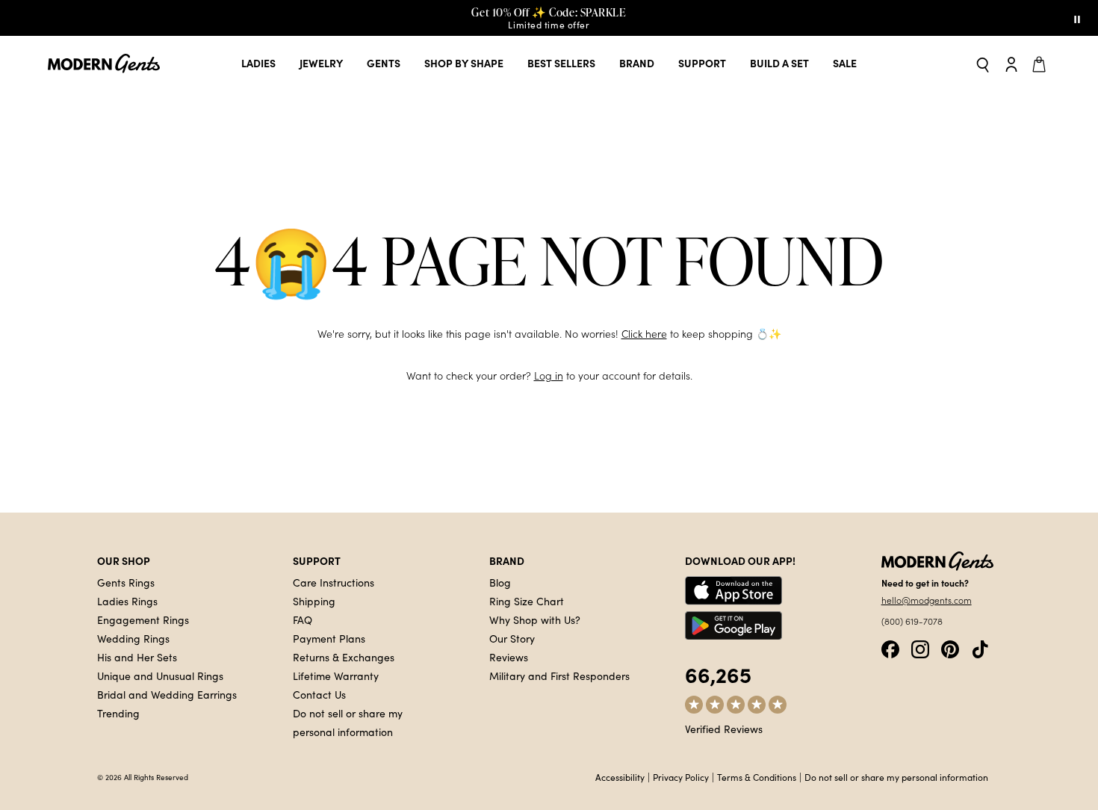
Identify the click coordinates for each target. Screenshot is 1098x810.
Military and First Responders (559, 675)
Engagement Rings (143, 619)
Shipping (314, 600)
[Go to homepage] (104, 64)
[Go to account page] (1011, 63)
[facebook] (890, 647)
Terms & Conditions (756, 777)
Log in (548, 375)
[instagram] (920, 647)
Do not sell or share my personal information (896, 777)
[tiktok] (980, 647)
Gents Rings (126, 582)
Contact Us (319, 694)
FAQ (302, 619)
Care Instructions (333, 582)
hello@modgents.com (926, 600)
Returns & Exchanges (343, 656)
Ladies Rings (127, 600)
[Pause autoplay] (1077, 18)
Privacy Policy (681, 777)
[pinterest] (950, 647)
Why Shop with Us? (534, 619)
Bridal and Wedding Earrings (167, 694)
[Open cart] (1041, 63)
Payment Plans (329, 638)
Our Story (512, 638)
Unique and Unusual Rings (160, 675)
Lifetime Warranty (336, 675)
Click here (644, 334)
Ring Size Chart (526, 600)
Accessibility (620, 777)
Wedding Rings (133, 638)
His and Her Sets (137, 656)
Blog (500, 582)
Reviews (508, 656)
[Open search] (983, 64)
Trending (118, 712)
